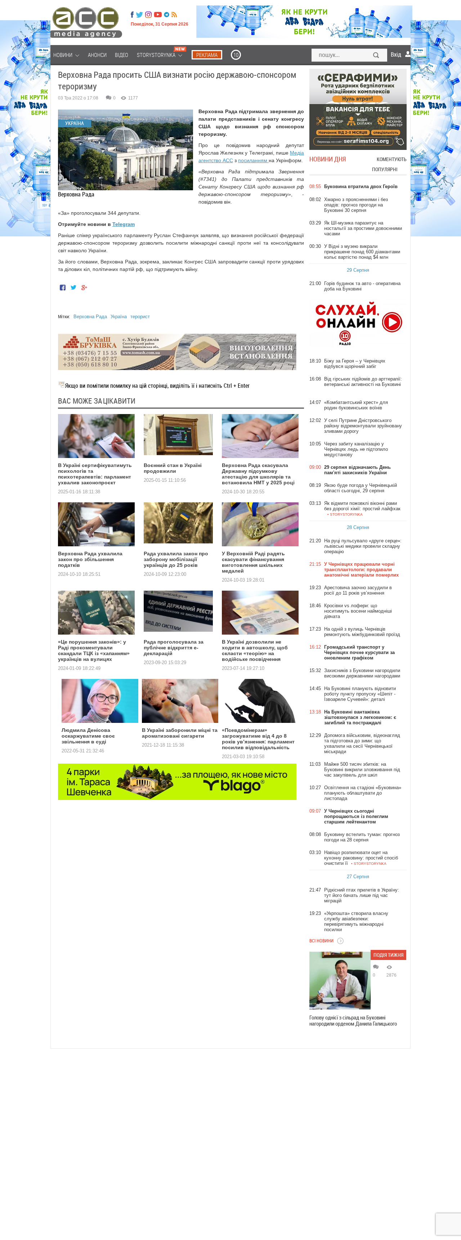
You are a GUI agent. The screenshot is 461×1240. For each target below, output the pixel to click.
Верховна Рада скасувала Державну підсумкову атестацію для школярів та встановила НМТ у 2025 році (258, 473)
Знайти (376, 55)
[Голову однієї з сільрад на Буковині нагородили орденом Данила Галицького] (340, 980)
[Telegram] (166, 15)
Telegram (123, 224)
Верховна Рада (90, 316)
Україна (119, 316)
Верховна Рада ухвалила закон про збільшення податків (90, 559)
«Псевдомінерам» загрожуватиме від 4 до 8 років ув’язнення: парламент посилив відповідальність (258, 738)
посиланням (253, 160)
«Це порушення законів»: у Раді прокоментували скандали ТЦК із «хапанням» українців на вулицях (94, 650)
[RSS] (174, 15)
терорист (140, 316)
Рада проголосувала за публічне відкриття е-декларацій (173, 647)
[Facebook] (132, 15)
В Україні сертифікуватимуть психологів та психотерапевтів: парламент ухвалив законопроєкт (95, 473)
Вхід (396, 54)
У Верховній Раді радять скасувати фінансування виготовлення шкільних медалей (253, 562)
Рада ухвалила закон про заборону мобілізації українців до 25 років (176, 559)
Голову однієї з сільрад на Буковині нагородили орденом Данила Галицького (353, 1020)
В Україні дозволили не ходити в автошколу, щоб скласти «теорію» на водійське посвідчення (255, 650)
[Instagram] (149, 15)
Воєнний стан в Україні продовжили (173, 468)
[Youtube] (158, 15)
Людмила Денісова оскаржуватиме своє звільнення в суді (88, 736)
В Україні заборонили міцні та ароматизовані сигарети (180, 733)
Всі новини (321, 940)
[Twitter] (139, 15)
